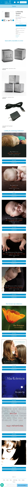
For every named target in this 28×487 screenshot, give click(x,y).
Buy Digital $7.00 (14, 162)
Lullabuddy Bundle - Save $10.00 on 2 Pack (9, 68)
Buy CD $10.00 (14, 160)
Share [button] (17, 37)
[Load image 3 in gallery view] (9, 20)
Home (4, 480)
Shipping (17, 16)
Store (11, 480)
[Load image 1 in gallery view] (4, 20)
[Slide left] (2, 20)
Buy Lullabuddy (23, 2)
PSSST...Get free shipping (22, 485)
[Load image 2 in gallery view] (7, 20)
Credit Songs (15, 480)
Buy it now (21, 25)
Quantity (17, 19)
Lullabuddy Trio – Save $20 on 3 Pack (8, 97)
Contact (23, 480)
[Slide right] (13, 20)
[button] (1, 2)
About (7, 480)
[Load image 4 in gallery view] (11, 20)
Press (19, 480)
